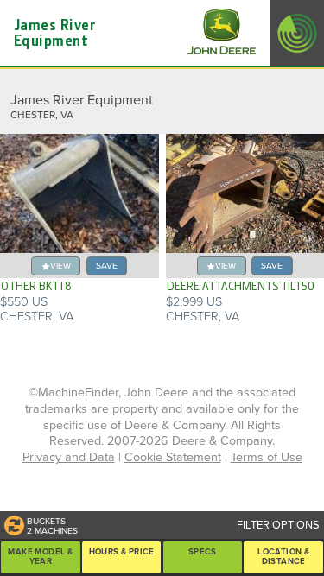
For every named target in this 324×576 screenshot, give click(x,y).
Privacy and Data (68, 457)
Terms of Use (266, 457)
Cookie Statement (172, 457)
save (107, 265)
